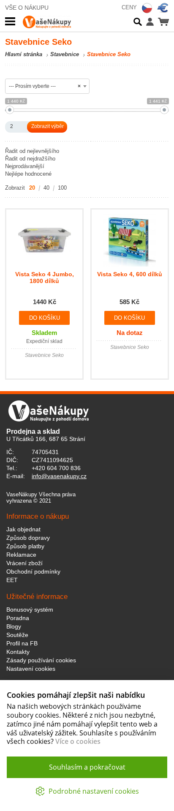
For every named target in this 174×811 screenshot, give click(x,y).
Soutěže (17, 634)
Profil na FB (22, 643)
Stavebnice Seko (108, 54)
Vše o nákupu (27, 7)
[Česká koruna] (147, 8)
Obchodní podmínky (33, 571)
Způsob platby (25, 546)
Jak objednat (23, 529)
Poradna (17, 618)
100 (62, 188)
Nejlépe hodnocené (28, 174)
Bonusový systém (29, 609)
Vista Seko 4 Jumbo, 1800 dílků (44, 277)
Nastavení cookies (30, 668)
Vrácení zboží (24, 563)
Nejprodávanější (24, 166)
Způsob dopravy (28, 537)
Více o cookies (78, 741)
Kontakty (18, 651)
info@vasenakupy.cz (59, 476)
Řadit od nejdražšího (30, 158)
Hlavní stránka (23, 54)
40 (46, 188)
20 (32, 188)
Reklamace (21, 554)
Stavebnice (64, 54)
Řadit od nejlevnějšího (32, 151)
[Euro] (163, 8)
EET (12, 580)
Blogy (13, 626)
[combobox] (47, 86)
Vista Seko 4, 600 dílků (129, 274)
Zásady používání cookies (41, 660)
